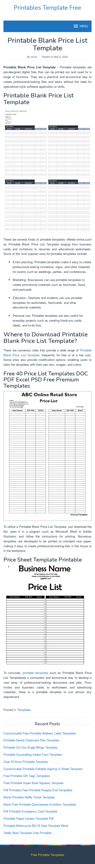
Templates (24, 709)
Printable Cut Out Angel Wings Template (30, 747)
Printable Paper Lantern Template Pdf (28, 818)
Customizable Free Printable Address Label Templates (39, 733)
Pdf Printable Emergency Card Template (30, 811)
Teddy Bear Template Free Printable (27, 833)
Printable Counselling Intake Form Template (32, 754)
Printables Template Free (47, 8)
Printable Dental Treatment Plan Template (31, 740)
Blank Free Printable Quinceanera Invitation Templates (39, 804)
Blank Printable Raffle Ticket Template (29, 797)
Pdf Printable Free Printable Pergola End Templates (37, 790)
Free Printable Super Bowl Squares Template (33, 783)
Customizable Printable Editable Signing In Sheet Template (42, 769)
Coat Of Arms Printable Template (25, 761)
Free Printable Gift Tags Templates (26, 775)
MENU (84, 26)
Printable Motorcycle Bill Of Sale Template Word (35, 825)
